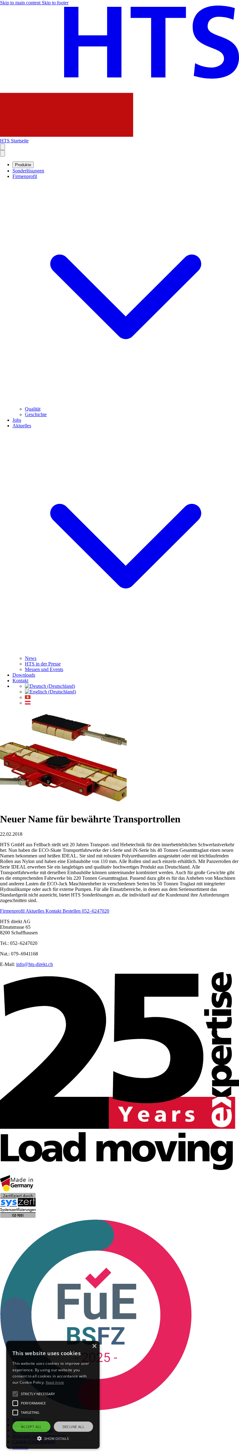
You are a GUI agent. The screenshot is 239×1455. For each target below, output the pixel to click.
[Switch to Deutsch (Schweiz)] (27, 697)
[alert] (53, 1395)
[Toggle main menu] (2, 153)
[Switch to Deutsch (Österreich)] (27, 702)
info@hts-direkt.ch (34, 964)
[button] (52, 1438)
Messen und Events (44, 669)
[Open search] (2, 147)
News (30, 658)
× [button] (94, 1346)
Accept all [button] (31, 1426)
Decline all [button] (73, 1426)
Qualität (32, 409)
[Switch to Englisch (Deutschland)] (50, 691)
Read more (55, 1382)
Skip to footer (55, 2)
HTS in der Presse (43, 663)
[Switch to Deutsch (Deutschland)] (50, 686)
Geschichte (36, 414)
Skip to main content (21, 2)
